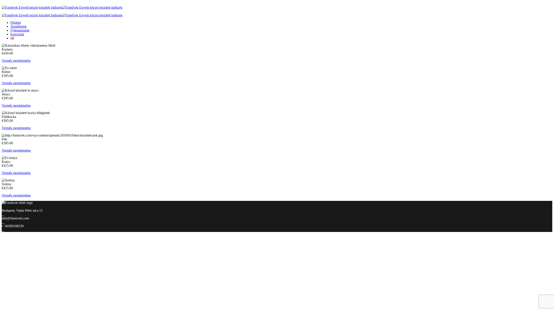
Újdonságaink (19, 30)
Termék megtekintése (16, 60)
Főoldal (15, 22)
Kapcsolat (17, 34)
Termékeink (18, 26)
